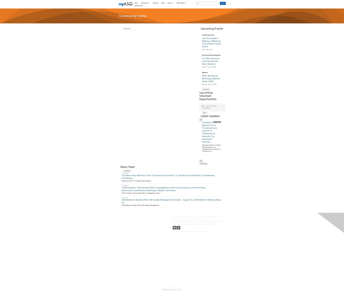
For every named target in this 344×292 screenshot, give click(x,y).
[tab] (121, 28)
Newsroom (126, 285)
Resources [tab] (127, 28)
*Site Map (126, 283)
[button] (145, 3)
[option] (212, 137)
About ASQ (126, 268)
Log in (223, 3)
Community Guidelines (129, 275)
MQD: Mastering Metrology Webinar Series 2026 (211, 79)
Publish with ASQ (128, 273)
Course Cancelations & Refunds (132, 280)
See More (206, 89)
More (204, 113)
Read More (203, 163)
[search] (198, 3)
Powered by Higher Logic (172, 289)
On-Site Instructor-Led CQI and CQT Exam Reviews (211, 61)
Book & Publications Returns (131, 276)
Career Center (127, 271)
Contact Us (126, 278)
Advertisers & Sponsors (130, 282)
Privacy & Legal (127, 269)
